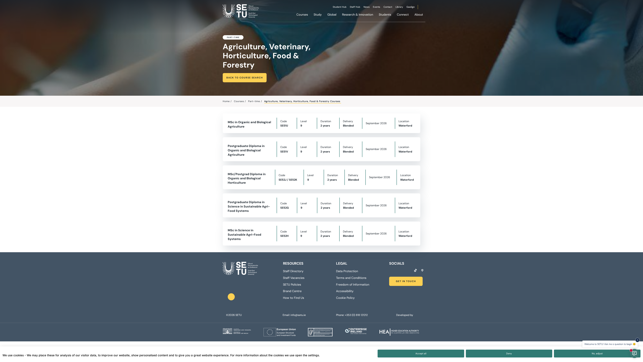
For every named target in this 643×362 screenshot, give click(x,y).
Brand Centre (292, 291)
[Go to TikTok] (415, 270)
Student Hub (339, 6)
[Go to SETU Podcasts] (422, 270)
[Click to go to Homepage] (241, 11)
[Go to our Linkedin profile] (403, 270)
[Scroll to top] (231, 296)
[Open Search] (425, 7)
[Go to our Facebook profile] (390, 270)
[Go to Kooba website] (414, 315)
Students (385, 15)
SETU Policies (292, 285)
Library (399, 6)
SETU (238, 315)
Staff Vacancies (293, 278)
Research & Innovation (357, 15)
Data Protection (347, 271)
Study (318, 15)
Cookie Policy (345, 298)
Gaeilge (410, 6)
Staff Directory (293, 271)
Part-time (254, 101)
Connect (403, 15)
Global (331, 15)
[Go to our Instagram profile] (396, 270)
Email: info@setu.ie (294, 315)
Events (376, 6)
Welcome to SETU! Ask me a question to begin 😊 (610, 344)
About (418, 15)
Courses (302, 15)
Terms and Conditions (351, 278)
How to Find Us (293, 298)
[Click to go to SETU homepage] (240, 268)
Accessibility (344, 291)
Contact (387, 6)
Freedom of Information (352, 285)
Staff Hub (355, 6)
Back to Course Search (244, 77)
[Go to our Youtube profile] (409, 270)
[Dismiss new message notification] (637, 340)
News (367, 6)
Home (226, 101)
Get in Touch (406, 281)
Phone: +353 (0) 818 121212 (352, 315)
